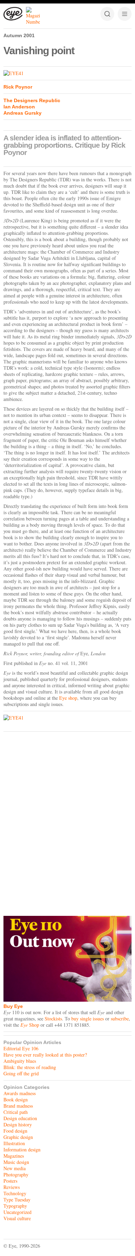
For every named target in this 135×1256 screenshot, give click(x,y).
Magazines (13, 1155)
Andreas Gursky (22, 113)
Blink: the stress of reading (29, 1067)
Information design (21, 1149)
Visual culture (17, 1218)
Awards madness (19, 1093)
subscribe (120, 1018)
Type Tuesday (16, 1199)
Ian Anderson (19, 106)
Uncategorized (17, 1212)
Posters (10, 1180)
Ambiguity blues (19, 1061)
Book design (15, 1099)
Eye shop (68, 698)
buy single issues (87, 1018)
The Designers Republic (31, 100)
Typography (15, 1205)
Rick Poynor (17, 87)
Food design (15, 1130)
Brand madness (18, 1105)
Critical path (15, 1112)
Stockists (53, 1018)
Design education (20, 1118)
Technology (14, 1193)
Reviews (11, 1187)
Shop (29, 1024)
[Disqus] (67, 822)
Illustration (14, 1143)
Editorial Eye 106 (20, 1048)
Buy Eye (13, 1006)
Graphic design (18, 1137)
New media (14, 1168)
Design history (17, 1124)
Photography (15, 1174)
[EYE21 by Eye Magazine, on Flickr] (67, 73)
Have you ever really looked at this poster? (45, 1054)
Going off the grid (21, 1073)
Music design (16, 1162)
